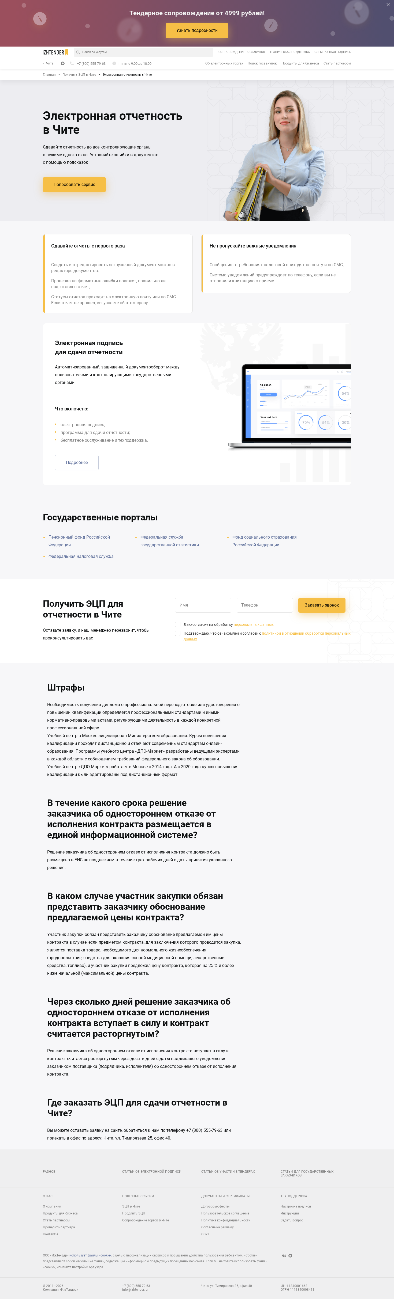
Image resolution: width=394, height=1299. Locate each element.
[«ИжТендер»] (55, 52)
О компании (52, 1206)
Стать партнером (337, 63)
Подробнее (77, 462)
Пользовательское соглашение (225, 1213)
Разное (49, 1172)
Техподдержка (294, 1196)
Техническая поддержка (290, 52)
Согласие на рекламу (217, 1227)
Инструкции (290, 1213)
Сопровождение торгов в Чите (145, 1220)
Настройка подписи (296, 1206)
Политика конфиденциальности (225, 1220)
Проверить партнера (59, 1227)
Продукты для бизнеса (300, 63)
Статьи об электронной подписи (151, 1172)
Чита (50, 63)
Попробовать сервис (74, 184)
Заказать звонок (322, 605)
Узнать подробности (197, 30)
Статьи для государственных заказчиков (307, 1173)
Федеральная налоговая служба (81, 556)
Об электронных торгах (224, 63)
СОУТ (205, 1234)
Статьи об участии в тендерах (228, 1172)
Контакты (50, 1234)
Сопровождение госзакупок (241, 52)
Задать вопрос (292, 1220)
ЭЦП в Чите (131, 1206)
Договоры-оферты (215, 1206)
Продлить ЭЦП (133, 1213)
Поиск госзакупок (262, 63)
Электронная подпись (332, 52)
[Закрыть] (388, 4)
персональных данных (254, 624)
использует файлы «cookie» (90, 1255)
